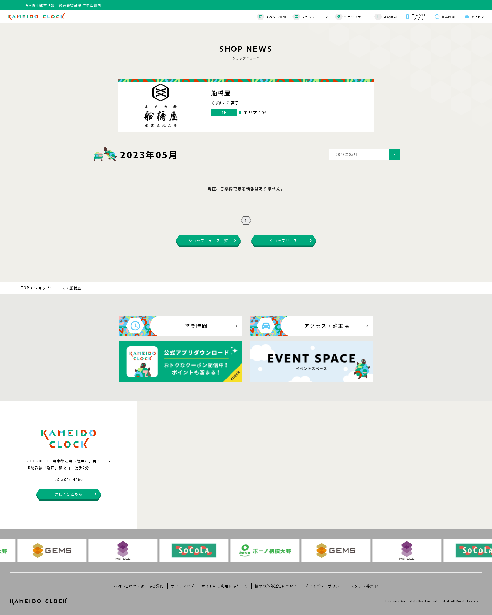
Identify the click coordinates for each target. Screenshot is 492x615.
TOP (25, 287)
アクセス (477, 17)
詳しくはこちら (69, 494)
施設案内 (390, 17)
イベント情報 (276, 17)
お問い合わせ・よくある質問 (139, 585)
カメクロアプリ (418, 16)
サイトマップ (182, 585)
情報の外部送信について (276, 585)
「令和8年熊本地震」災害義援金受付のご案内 (61, 5)
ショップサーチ (356, 17)
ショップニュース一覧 (208, 240)
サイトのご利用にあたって (224, 585)
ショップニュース (315, 17)
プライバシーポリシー (324, 585)
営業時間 (448, 17)
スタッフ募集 (362, 585)
